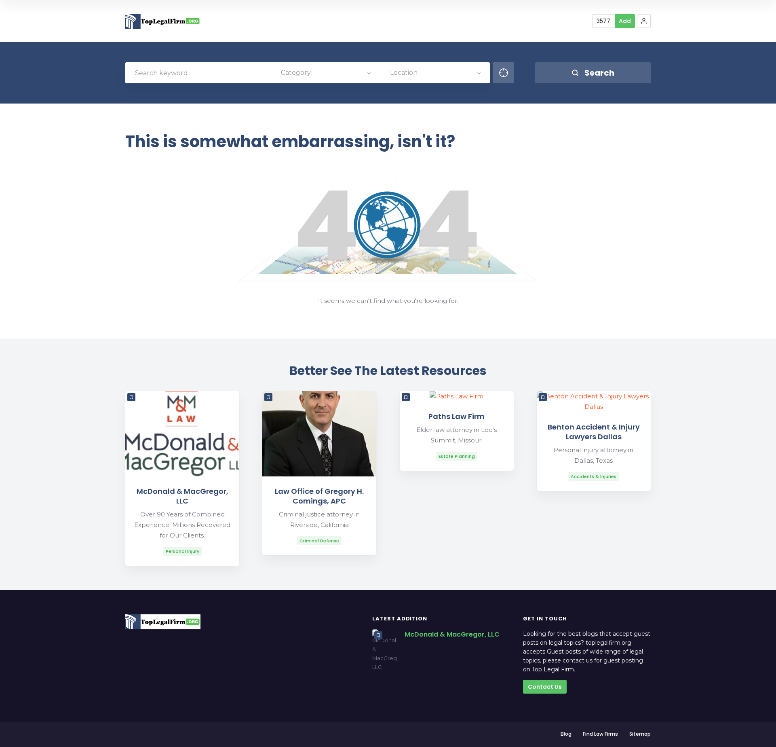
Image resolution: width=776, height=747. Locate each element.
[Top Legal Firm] (162, 21)
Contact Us (545, 687)
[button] (644, 21)
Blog (566, 733)
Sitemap (640, 733)
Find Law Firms (600, 733)
